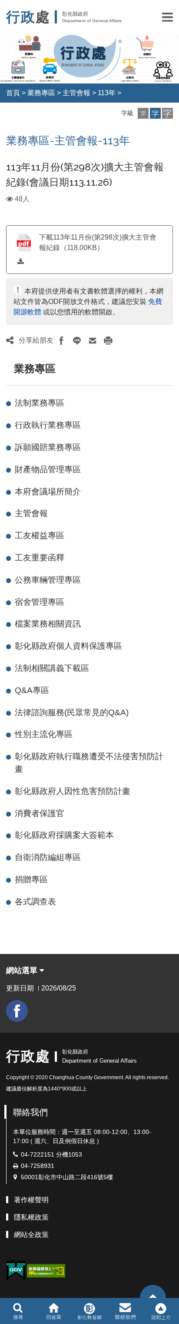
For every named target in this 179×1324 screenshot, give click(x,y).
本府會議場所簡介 (48, 491)
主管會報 (76, 93)
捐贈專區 (31, 879)
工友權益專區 (39, 535)
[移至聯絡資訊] (125, 1311)
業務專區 (41, 93)
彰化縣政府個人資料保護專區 (68, 645)
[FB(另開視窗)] (17, 1011)
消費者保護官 (39, 813)
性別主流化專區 (44, 734)
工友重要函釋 (39, 557)
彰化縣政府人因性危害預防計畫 (72, 791)
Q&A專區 (32, 690)
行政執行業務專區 (48, 425)
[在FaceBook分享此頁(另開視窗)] (61, 340)
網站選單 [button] (23, 970)
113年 (107, 93)
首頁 (13, 93)
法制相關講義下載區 (52, 668)
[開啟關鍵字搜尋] (18, 1311)
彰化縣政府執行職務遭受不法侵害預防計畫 (89, 763)
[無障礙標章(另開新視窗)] (46, 1270)
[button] (167, 17)
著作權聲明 (31, 1200)
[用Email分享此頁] (92, 340)
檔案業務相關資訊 (48, 623)
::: (10, 368)
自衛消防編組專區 (48, 857)
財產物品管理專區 (48, 469)
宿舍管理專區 (39, 602)
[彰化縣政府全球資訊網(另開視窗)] (89, 1311)
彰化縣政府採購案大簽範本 (64, 835)
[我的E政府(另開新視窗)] (15, 1271)
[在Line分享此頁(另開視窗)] (77, 340)
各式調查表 (35, 901)
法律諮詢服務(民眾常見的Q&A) (72, 712)
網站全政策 (31, 1234)
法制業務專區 (39, 402)
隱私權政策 (31, 1217)
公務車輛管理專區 (48, 579)
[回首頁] (53, 1311)
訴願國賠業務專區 (48, 447)
